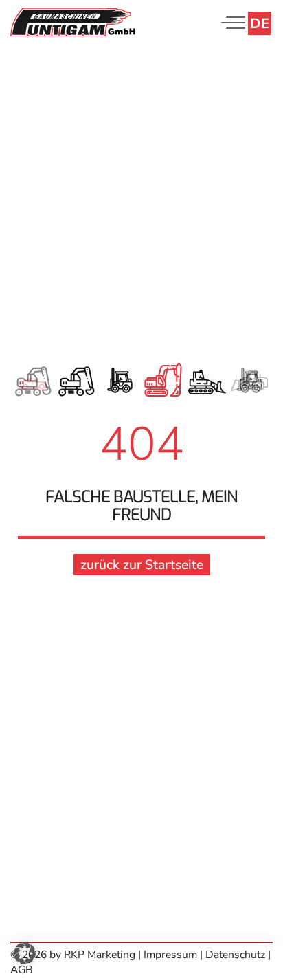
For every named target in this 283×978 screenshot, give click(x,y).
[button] (24, 953)
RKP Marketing (99, 954)
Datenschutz (235, 954)
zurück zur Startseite (141, 564)
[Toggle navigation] (230, 22)
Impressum (172, 954)
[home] (72, 21)
